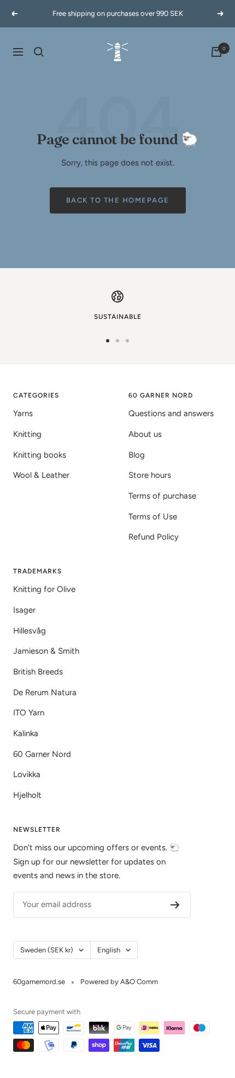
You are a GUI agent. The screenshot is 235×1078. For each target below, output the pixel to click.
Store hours (149, 475)
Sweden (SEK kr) (46, 950)
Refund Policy (153, 537)
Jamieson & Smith (46, 651)
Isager (24, 610)
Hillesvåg (29, 631)
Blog (136, 455)
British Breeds (38, 672)
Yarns (23, 413)
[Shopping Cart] (216, 52)
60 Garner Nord (42, 754)
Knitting (27, 434)
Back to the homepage (117, 200)
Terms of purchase (162, 496)
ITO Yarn (28, 713)
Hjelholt (27, 795)
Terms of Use (152, 517)
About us (145, 434)
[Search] (39, 52)
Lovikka (26, 774)
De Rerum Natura (45, 692)
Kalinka (25, 733)
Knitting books (39, 455)
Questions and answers (171, 413)
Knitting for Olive (44, 589)
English (108, 950)
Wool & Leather (41, 475)
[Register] (175, 905)
